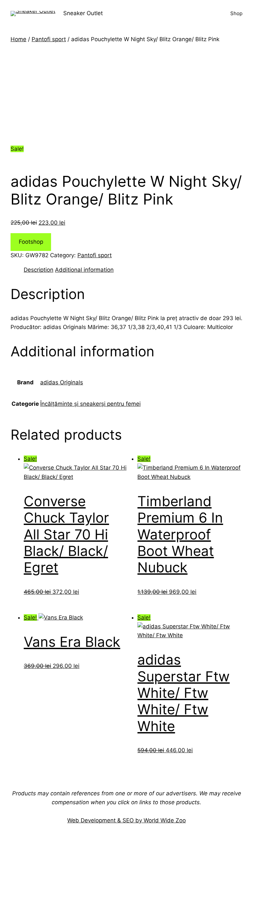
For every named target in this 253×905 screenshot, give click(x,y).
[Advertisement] (126, 93)
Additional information (84, 269)
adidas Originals (61, 382)
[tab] (38, 269)
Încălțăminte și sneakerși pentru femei (90, 403)
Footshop (31, 241)
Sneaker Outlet (83, 13)
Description (38, 269)
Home (18, 39)
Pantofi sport (49, 39)
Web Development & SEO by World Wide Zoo (126, 820)
